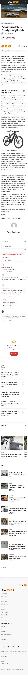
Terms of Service (4, 663)
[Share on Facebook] (2, 46)
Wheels (10, 542)
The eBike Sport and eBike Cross (13, 119)
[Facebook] (2, 646)
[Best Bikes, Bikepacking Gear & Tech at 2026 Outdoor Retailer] (4, 557)
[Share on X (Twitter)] (6, 46)
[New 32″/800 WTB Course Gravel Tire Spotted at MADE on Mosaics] (4, 521)
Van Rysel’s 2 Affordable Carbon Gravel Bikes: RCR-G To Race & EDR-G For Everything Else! (10, 413)
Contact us (3, 629)
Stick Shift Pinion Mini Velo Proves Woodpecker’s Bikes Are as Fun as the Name (10, 403)
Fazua (24, 62)
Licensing (3, 661)
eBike (3, 218)
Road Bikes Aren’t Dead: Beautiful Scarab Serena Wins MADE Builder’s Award (9, 384)
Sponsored (10, 495)
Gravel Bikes (10, 529)
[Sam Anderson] (14, 226)
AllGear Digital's (13, 651)
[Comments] (19, 46)
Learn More (19, 52)
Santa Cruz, (16, 189)
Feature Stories (4, 601)
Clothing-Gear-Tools (6, 620)
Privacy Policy (4, 656)
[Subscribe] (18, 646)
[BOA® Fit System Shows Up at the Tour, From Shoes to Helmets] (4, 498)
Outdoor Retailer (11, 554)
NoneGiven (12, 303)
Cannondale (4, 189)
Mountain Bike (4, 614)
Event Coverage (5, 599)
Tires (9, 518)
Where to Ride (4, 612)
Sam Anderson (11, 37)
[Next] (25, 425)
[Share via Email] (9, 46)
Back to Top (20, 585)
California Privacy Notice (6, 658)
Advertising (3, 639)
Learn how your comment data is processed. (13, 253)
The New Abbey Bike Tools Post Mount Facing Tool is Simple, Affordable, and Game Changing (10, 394)
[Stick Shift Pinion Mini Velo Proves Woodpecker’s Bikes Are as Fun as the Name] (4, 473)
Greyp (9, 79)
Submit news (4, 631)
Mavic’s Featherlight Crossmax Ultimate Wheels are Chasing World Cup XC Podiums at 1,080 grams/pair (17, 546)
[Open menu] (2, 2)
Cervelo (22, 189)
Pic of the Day (4, 606)
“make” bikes (12, 103)
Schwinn (10, 189)
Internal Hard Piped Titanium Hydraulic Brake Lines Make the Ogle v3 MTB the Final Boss (10, 375)
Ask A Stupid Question (6, 634)
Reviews (3, 609)
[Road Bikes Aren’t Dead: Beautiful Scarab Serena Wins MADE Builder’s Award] (4, 486)
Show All (4, 567)
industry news (16, 218)
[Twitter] (7, 646)
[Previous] (23, 425)
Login (24, 241)
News (9, 218)
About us (3, 626)
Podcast (3, 636)
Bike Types (3, 596)
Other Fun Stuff (4, 604)
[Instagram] (12, 646)
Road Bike (10, 483)
